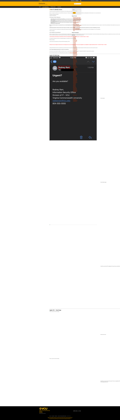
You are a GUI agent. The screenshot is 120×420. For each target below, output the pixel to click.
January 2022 (75, 66)
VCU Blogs (40, 411)
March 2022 (74, 65)
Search (75, 3)
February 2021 (75, 71)
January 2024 (75, 53)
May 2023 (74, 58)
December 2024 (75, 48)
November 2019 (75, 80)
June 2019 (74, 84)
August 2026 (74, 36)
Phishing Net (42, 3)
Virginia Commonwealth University (44, 410)
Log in (74, 98)
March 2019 (74, 87)
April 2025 (74, 45)
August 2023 (74, 56)
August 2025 (74, 41)
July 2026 (74, 37)
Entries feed (74, 99)
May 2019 (74, 85)
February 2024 (75, 52)
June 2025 (74, 43)
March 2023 (74, 59)
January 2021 (75, 72)
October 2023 (75, 55)
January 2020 (75, 78)
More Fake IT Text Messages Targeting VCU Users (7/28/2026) (77, 23)
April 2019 (74, 86)
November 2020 (75, 73)
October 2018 (75, 91)
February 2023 (75, 60)
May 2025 (74, 44)
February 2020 (75, 77)
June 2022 (74, 63)
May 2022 (74, 64)
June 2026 (74, 38)
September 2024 (75, 51)
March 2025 (74, 46)
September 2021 (75, 67)
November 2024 (75, 49)
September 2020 (75, 74)
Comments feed (75, 100)
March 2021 (74, 70)
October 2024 (75, 50)
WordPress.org (75, 101)
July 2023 (74, 57)
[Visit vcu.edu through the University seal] (49, 408)
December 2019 (75, 79)
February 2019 (75, 88)
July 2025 (74, 42)
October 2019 (75, 81)
